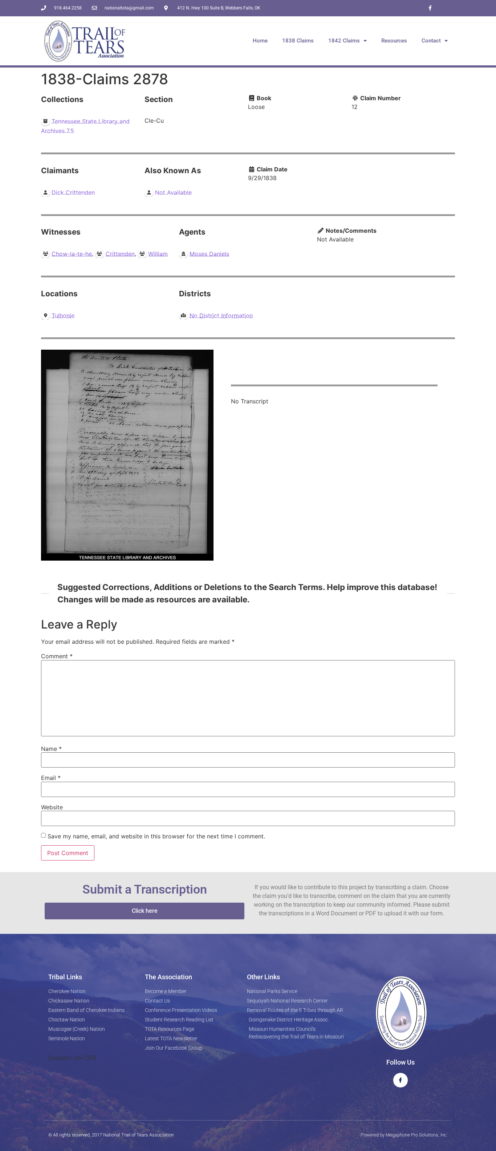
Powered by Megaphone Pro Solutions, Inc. (404, 1135)
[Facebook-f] (430, 8)
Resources (394, 40)
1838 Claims (298, 40)
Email (51, 778)
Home (260, 40)
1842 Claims (344, 40)
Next (206, 455)
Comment (57, 656)
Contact (431, 40)
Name (51, 749)
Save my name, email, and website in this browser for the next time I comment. (156, 836)
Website (52, 807)
